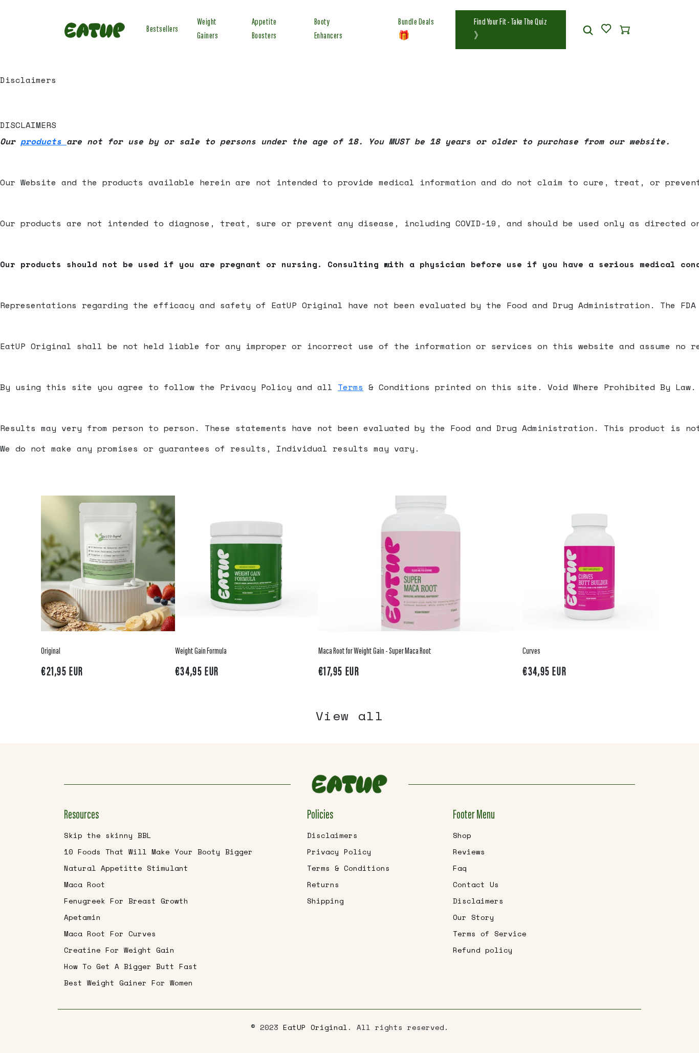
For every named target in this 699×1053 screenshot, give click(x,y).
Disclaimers (332, 835)
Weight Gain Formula (201, 651)
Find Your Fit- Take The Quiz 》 (510, 29)
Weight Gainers (208, 29)
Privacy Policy (339, 851)
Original (50, 651)
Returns (323, 884)
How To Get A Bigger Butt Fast (131, 966)
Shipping (325, 900)
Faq (460, 868)
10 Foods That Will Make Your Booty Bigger (158, 851)
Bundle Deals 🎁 (416, 29)
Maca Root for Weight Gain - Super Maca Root (374, 651)
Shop (462, 835)
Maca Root (84, 884)
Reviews (469, 851)
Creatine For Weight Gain (119, 949)
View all (350, 715)
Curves (531, 651)
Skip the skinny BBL (107, 835)
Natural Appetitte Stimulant (126, 868)
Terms (350, 387)
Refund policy (483, 949)
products (43, 141)
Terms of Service (490, 933)
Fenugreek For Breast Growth (126, 900)
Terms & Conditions (348, 868)
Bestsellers (162, 29)
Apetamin (82, 917)
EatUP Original (315, 1027)
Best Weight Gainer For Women (128, 982)
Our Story (473, 917)
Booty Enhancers (328, 29)
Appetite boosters (264, 29)
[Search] (588, 29)
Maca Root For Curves (110, 933)
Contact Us (476, 884)
